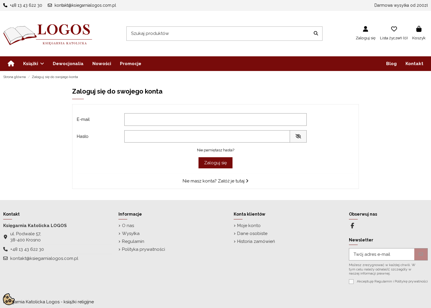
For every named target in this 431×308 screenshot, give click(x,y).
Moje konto (249, 225)
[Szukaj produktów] (316, 33)
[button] (33, 63)
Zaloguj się (215, 162)
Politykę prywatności (411, 281)
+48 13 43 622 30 (27, 249)
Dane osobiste (252, 233)
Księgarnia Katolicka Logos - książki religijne (48, 301)
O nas (128, 225)
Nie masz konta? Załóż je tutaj (214, 181)
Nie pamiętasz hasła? (215, 150)
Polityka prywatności (143, 249)
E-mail (83, 119)
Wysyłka (131, 233)
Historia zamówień (256, 241)
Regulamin (133, 241)
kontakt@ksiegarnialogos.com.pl (44, 258)
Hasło (83, 136)
